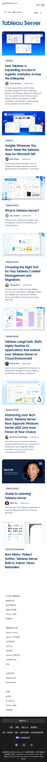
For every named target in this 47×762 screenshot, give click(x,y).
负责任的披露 (24, 732)
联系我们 (9, 619)
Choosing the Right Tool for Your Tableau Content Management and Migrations (22, 273)
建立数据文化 (11, 605)
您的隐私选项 (25, 738)
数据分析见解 (11, 610)
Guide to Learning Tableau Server (18, 496)
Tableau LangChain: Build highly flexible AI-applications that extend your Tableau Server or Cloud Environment (23, 350)
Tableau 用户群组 (13, 637)
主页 (5, 12)
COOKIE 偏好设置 (37, 732)
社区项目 (9, 650)
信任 (11, 727)
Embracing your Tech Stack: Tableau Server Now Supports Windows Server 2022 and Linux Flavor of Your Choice (21, 423)
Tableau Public (12, 632)
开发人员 (24, 727)
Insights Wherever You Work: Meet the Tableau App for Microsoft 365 (22, 150)
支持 (8, 691)
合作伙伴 (10, 673)
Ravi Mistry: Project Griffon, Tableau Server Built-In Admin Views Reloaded (21, 561)
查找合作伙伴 (11, 678)
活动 (7, 664)
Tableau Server (17, 12)
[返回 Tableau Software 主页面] (11, 2)
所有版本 (9, 710)
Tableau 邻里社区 (13, 655)
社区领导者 (10, 641)
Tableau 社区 (12, 628)
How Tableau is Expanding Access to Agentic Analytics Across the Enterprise (23, 72)
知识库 (8, 696)
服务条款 (10, 732)
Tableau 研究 (11, 614)
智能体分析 (10, 601)
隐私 (16, 732)
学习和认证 (10, 701)
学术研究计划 (11, 660)
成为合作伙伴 (11, 682)
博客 (9, 12)
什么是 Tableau (13, 596)
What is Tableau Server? (22, 210)
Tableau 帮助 (11, 705)
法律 (3, 732)
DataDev (9, 646)
